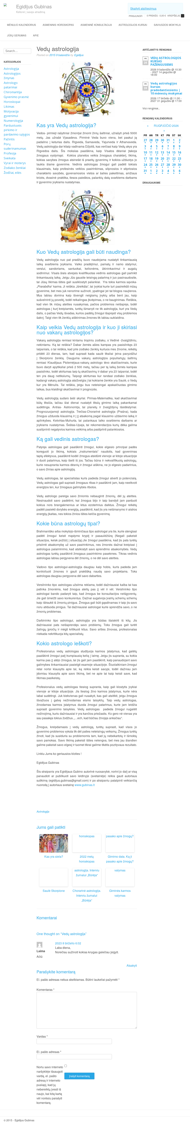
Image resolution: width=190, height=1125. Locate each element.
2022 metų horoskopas (86, 858)
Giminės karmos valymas (120, 893)
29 (156, 140)
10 (145, 152)
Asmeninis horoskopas (58, 25)
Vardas (42, 1036)
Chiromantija (13, 92)
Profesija (10, 153)
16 (179, 152)
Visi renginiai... (151, 108)
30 (162, 140)
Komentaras (45, 989)
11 (151, 152)
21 (168, 158)
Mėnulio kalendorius (21, 25)
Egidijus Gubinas (34, 6)
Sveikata (9, 158)
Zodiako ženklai (15, 168)
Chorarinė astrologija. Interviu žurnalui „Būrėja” (87, 895)
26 (156, 165)
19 (156, 158)
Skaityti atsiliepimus (143, 8)
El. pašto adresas (49, 1052)
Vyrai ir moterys (15, 163)
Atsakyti (132, 965)
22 (174, 158)
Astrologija (11, 69)
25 (151, 165)
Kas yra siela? (53, 856)
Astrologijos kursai (133, 25)
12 (156, 152)
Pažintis (9, 139)
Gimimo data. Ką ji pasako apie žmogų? (120, 858)
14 (168, 152)
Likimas (9, 107)
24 (145, 165)
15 (174, 152)
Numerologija (13, 121)
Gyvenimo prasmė (16, 97)
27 (145, 140)
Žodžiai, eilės (12, 173)
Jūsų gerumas (16, 35)
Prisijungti (135, 15)
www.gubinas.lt (85, 785)
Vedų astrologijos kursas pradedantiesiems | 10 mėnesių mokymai (166, 88)
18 (151, 158)
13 (162, 152)
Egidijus (79, 55)
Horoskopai (12, 102)
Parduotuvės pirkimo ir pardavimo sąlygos (17, 129)
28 (151, 140)
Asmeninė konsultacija (96, 25)
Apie (36, 35)
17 (145, 158)
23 (179, 158)
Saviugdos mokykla (167, 25)
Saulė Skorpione (54, 890)
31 (168, 140)
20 (162, 158)
